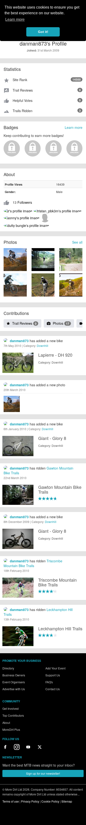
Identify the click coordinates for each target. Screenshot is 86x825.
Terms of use (10, 801)
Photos (61, 323)
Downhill (42, 346)
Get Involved (10, 708)
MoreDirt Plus (11, 729)
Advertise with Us (13, 689)
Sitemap (66, 801)
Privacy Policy (30, 801)
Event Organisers (13, 682)
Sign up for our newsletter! (43, 773)
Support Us (52, 675)
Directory (8, 668)
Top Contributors (13, 715)
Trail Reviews (24, 323)
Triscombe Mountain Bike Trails (33, 563)
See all (77, 242)
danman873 (19, 340)
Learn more (73, 127)
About (6, 723)
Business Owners (13, 675)
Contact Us (52, 689)
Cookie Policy (50, 801)
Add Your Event (55, 668)
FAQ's (49, 682)
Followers (24, 202)
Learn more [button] (15, 19)
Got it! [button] (43, 32)
